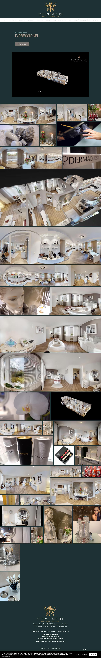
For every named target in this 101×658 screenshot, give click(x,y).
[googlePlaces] (85, 650)
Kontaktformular (62, 626)
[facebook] (83, 650)
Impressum (44, 651)
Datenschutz (51, 651)
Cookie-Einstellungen (81, 654)
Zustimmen (93, 654)
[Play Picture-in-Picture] (84, 94)
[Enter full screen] (87, 94)
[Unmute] (17, 94)
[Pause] (14, 94)
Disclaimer (57, 651)
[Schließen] (99, 654)
